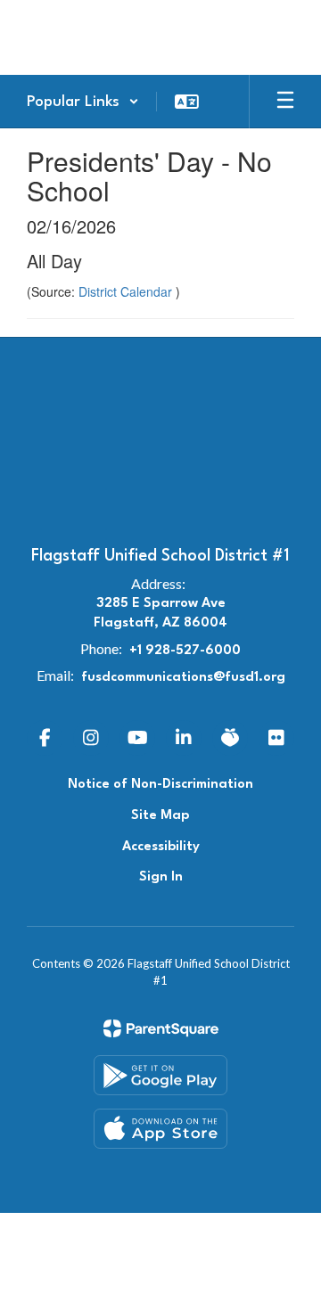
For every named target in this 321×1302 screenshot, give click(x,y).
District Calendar (127, 291)
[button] (83, 101)
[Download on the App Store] (160, 1129)
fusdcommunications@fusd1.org (183, 677)
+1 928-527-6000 (185, 651)
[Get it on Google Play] (160, 1075)
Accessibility (161, 847)
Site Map (160, 816)
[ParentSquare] (161, 1028)
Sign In (161, 877)
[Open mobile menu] (285, 101)
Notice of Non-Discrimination (160, 784)
